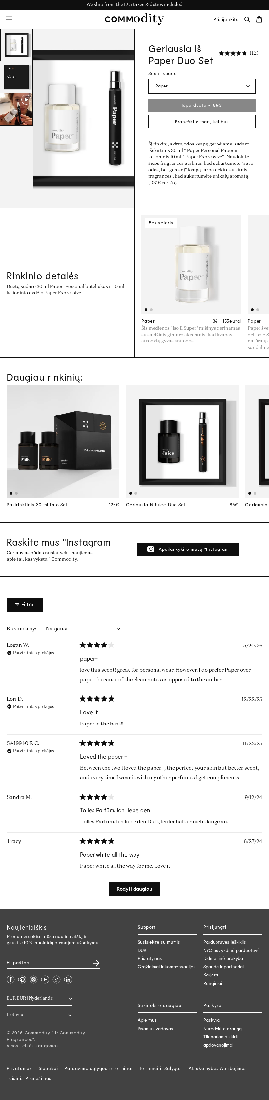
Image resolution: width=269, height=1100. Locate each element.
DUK (142, 950)
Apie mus (147, 1020)
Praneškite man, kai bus (202, 121)
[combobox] (39, 1015)
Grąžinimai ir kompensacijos (167, 966)
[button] (9, 19)
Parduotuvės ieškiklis (224, 942)
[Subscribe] (92, 961)
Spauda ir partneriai (223, 966)
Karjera (210, 974)
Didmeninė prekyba (223, 958)
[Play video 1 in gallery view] (16, 109)
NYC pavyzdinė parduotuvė (231, 950)
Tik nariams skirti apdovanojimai (220, 1041)
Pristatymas (150, 958)
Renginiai (212, 983)
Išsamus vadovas (155, 1028)
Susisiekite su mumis (159, 942)
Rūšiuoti (18, 629)
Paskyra (211, 1020)
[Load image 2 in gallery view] (16, 77)
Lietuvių (15, 1015)
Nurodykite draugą (222, 1028)
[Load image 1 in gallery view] (16, 45)
